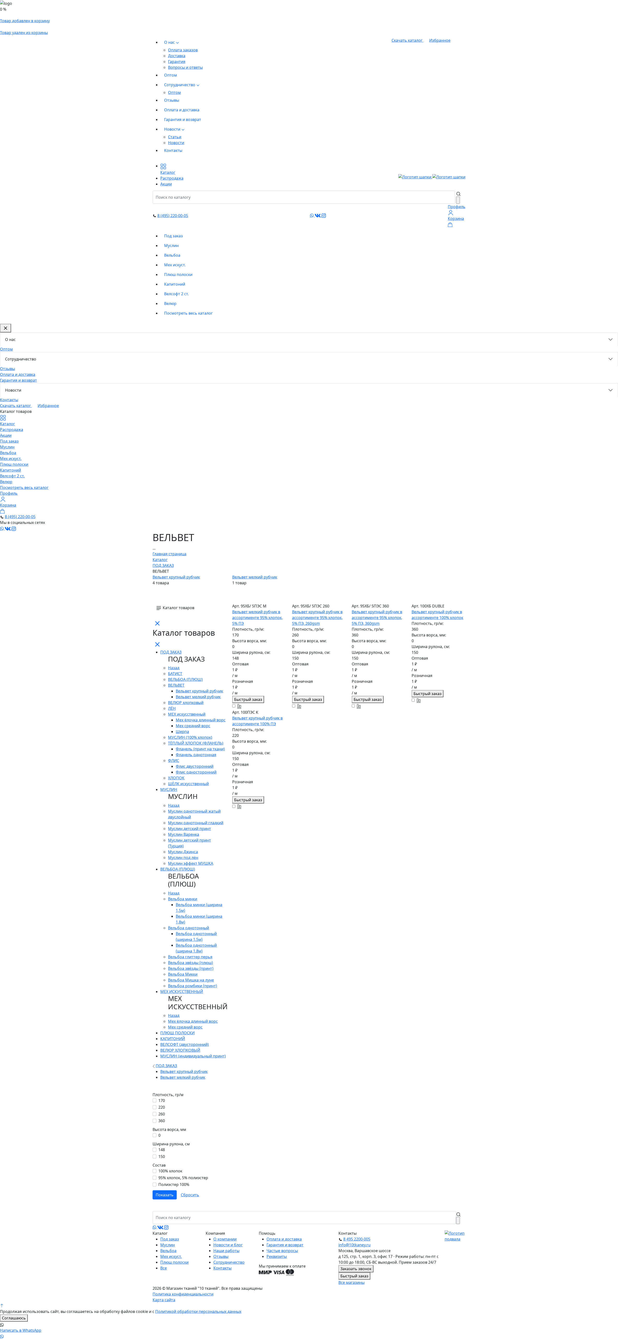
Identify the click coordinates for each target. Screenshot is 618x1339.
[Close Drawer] (5, 328)
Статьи (174, 137)
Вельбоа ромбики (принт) (192, 985)
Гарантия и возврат (182, 119)
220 (161, 1107)
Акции (6, 435)
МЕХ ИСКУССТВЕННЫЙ (181, 991)
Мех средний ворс (193, 725)
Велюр (170, 303)
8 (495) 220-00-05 (172, 215)
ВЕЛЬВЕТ (176, 685)
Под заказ (173, 236)
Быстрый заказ (248, 699)
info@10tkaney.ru (354, 1244)
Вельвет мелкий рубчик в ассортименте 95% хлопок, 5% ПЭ (257, 617)
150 (161, 1156)
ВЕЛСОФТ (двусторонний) (184, 1044)
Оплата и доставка (181, 110)
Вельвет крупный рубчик (176, 577)
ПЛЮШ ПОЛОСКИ (177, 1033)
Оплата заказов (183, 50)
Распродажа (11, 429)
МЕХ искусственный (186, 714)
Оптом (170, 75)
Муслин (171, 245)
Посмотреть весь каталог (188, 313)
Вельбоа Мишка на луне (191, 980)
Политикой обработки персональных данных (198, 1311)
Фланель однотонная (196, 754)
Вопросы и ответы (185, 67)
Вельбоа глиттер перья (190, 956)
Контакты (173, 150)
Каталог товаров (178, 607)
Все (163, 1268)
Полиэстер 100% (173, 1184)
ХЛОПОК (176, 778)
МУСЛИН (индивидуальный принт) (193, 1056)
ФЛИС (173, 760)
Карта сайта (164, 1300)
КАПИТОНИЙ (172, 1038)
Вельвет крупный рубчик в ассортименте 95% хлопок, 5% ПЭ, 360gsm (377, 617)
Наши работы (226, 1250)
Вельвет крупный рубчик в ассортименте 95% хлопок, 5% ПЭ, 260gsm (317, 617)
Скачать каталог (407, 40)
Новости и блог (228, 1244)
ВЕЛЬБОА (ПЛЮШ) (185, 679)
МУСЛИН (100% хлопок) (190, 737)
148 (161, 1149)
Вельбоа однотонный (188, 927)
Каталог (7, 423)
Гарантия (176, 61)
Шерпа (182, 731)
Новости (172, 129)
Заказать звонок (356, 1268)
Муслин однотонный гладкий (195, 822)
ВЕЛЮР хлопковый (186, 702)
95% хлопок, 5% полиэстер (183, 1177)
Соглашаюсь (14, 1318)
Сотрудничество (180, 84)
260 (161, 1114)
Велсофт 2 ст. (176, 293)
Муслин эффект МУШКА (190, 863)
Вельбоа (172, 255)
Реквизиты (277, 1256)
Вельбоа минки (182, 899)
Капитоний (174, 284)
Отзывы (171, 100)
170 (161, 1100)
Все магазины (351, 1282)
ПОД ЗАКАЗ (171, 652)
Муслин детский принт (189, 828)
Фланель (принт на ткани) (200, 749)
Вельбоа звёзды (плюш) (190, 962)
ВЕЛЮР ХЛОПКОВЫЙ (180, 1050)
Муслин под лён (183, 857)
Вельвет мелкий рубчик (254, 577)
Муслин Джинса (183, 851)
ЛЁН (172, 708)
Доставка (176, 55)
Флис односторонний (196, 772)
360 (161, 1120)
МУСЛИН (168, 789)
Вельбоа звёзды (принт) (190, 968)
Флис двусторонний (194, 766)
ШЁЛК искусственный (188, 783)
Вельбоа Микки (182, 974)
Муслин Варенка (183, 834)
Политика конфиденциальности (183, 1294)
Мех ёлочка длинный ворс (200, 720)
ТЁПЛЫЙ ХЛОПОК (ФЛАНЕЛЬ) (195, 743)
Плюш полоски (178, 274)
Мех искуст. (175, 265)
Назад (173, 667)
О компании (225, 1239)
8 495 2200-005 (356, 1239)
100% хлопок (170, 1171)
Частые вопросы (282, 1250)
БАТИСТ (175, 673)
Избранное (439, 40)
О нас (170, 42)
